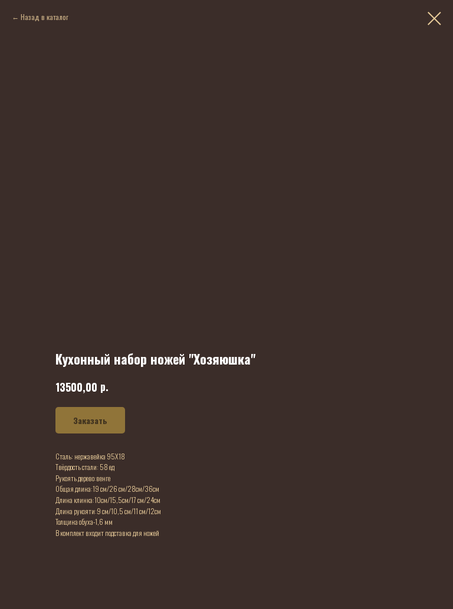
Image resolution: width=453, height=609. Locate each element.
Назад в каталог (44, 17)
